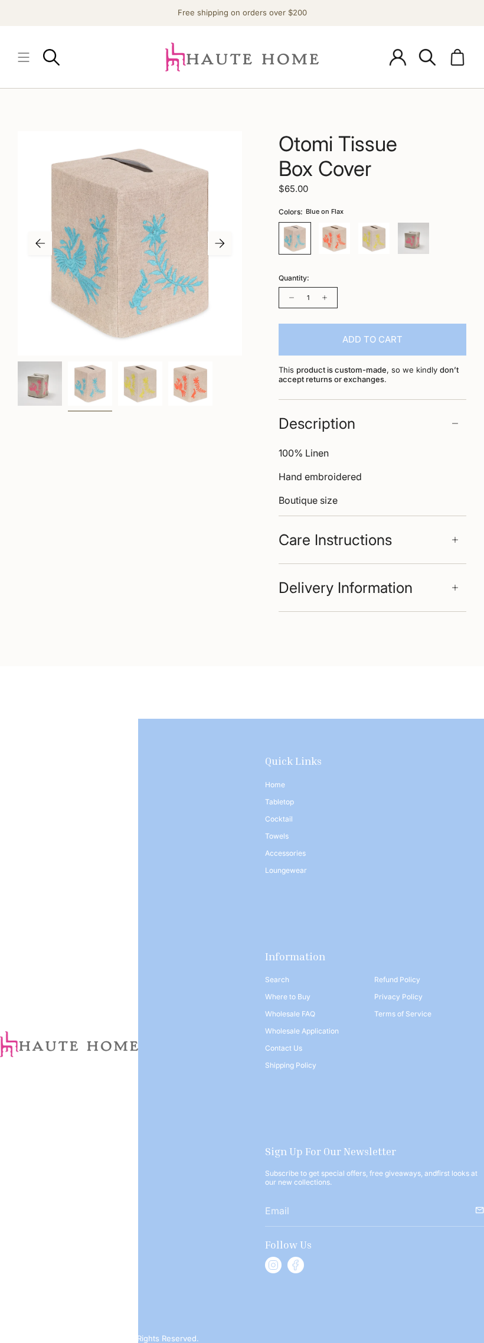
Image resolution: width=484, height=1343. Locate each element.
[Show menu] (23, 57)
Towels (277, 836)
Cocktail (279, 818)
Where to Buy (287, 996)
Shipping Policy (290, 1065)
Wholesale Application (302, 1030)
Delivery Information (346, 587)
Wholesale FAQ (290, 1013)
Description (317, 423)
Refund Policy (397, 979)
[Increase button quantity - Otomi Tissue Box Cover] (326, 297)
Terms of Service (402, 1013)
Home (275, 784)
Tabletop (279, 801)
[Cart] (457, 57)
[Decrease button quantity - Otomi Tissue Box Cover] (290, 297)
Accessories (285, 853)
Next (219, 243)
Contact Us (283, 1048)
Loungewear (286, 870)
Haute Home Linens (83, 1338)
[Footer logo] (69, 1044)
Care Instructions (335, 540)
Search (277, 979)
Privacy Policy (398, 996)
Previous (40, 243)
